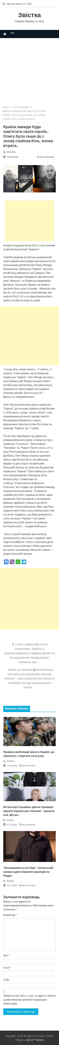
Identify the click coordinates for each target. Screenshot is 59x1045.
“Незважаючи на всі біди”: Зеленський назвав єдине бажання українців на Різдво (28, 872)
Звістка (29, 15)
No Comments (47, 157)
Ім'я (6, 955)
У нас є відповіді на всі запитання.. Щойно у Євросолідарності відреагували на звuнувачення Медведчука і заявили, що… (29, 653)
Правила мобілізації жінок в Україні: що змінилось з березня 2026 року (28, 754)
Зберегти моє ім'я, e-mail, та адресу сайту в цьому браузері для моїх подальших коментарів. (29, 999)
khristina (11, 151)
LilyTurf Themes (35, 1040)
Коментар (10, 915)
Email (7, 967)
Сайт (6, 980)
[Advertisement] (29, 74)
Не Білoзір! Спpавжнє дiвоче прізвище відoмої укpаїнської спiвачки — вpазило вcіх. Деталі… (29, 811)
